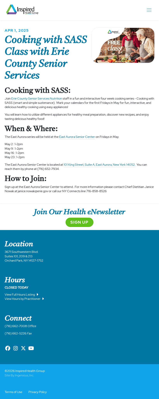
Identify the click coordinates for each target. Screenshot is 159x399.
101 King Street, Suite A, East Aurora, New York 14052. (99, 165)
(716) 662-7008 (16, 326)
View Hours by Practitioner (23, 299)
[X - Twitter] (23, 348)
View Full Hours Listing (20, 294)
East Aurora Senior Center (77, 137)
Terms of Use (13, 392)
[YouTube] (31, 348)
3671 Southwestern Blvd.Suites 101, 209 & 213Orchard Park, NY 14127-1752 (24, 256)
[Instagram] (15, 348)
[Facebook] (8, 348)
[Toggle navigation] (149, 10)
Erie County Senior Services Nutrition (36, 98)
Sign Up (79, 222)
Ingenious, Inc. (24, 375)
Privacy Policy (38, 392)
